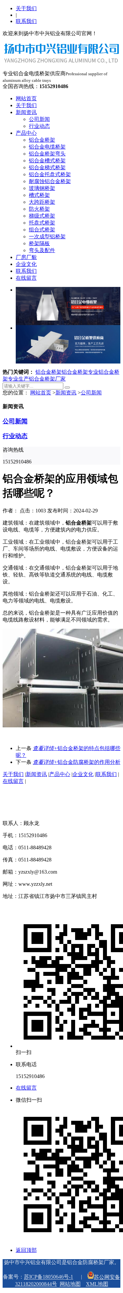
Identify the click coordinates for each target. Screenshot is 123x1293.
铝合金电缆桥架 (47, 147)
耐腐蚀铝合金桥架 (50, 181)
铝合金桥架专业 (80, 372)
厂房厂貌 (26, 257)
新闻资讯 (26, 112)
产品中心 (26, 133)
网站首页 (26, 98)
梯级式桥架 (42, 216)
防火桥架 (39, 209)
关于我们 (26, 8)
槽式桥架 (39, 195)
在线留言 (26, 278)
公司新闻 (39, 119)
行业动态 (39, 126)
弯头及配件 (42, 250)
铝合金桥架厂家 (47, 379)
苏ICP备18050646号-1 (48, 1277)
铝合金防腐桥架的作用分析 (76, 762)
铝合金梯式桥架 (47, 167)
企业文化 (26, 264)
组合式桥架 (42, 229)
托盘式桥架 (42, 222)
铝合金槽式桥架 (47, 160)
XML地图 (97, 1284)
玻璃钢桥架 (42, 188)
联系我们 (26, 21)
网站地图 (70, 1284)
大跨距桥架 (42, 202)
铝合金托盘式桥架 (50, 174)
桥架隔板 (39, 243)
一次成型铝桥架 (47, 236)
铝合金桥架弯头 (47, 153)
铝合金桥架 (42, 140)
